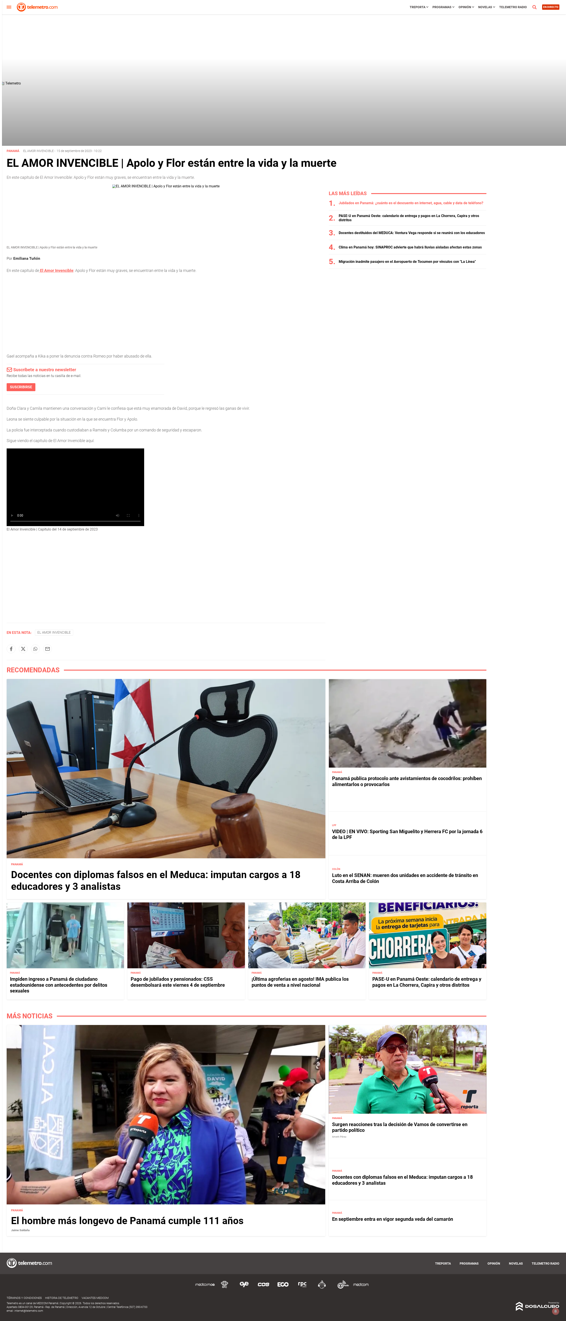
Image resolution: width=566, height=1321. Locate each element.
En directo (550, 7)
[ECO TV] (283, 1288)
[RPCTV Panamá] (224, 1288)
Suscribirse (21, 387)
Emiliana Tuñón (26, 258)
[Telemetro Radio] (341, 1288)
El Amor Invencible (38, 151)
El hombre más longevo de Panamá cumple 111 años (127, 1221)
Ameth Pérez (339, 1136)
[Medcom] (361, 1288)
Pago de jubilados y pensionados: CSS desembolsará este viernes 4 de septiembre (178, 982)
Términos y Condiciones (24, 1298)
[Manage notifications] (555, 1311)
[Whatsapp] (35, 649)
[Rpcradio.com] (302, 1288)
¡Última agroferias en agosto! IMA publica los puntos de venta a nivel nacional (300, 982)
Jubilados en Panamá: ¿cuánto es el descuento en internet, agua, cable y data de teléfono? (411, 203)
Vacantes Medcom (95, 1298)
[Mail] (47, 649)
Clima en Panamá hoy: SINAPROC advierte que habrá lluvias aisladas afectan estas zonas (410, 247)
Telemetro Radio (513, 7)
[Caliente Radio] (322, 1288)
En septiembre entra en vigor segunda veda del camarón (392, 1219)
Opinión (465, 7)
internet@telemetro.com (28, 1310)
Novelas (485, 7)
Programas (441, 7)
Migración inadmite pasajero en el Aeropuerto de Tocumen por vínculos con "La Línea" (407, 262)
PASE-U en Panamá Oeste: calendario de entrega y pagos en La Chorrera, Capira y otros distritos (426, 982)
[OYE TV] (244, 1288)
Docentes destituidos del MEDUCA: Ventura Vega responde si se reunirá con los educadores (412, 233)
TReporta (417, 7)
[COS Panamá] (263, 1288)
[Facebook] (11, 649)
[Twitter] (23, 649)
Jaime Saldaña (20, 1230)
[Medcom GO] (205, 1288)
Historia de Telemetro (61, 1298)
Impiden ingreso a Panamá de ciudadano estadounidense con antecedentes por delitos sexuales (58, 985)
